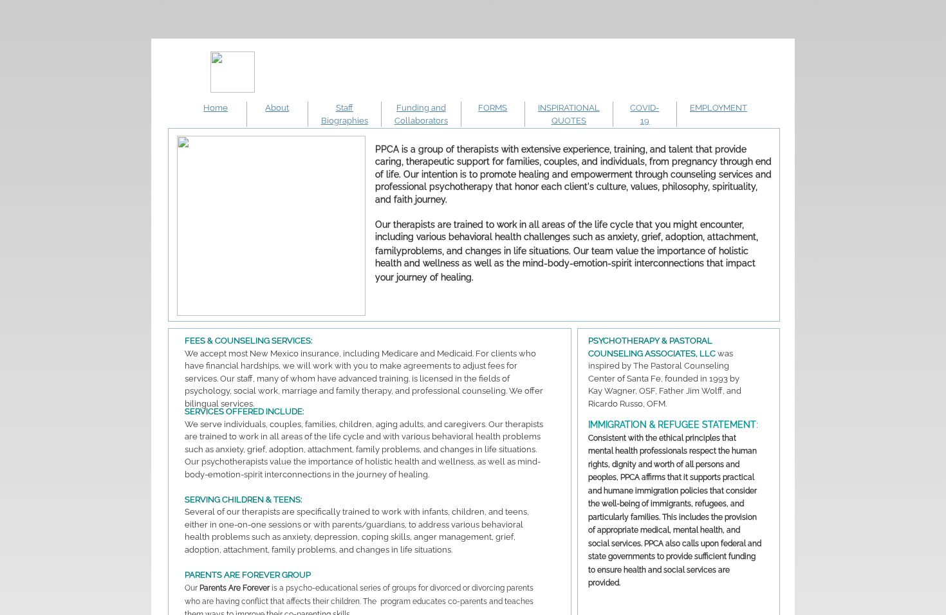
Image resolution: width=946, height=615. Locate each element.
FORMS (492, 108)
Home (215, 108)
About (277, 108)
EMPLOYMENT (718, 108)
